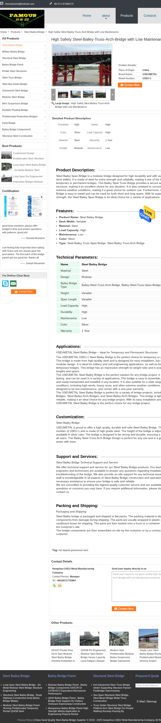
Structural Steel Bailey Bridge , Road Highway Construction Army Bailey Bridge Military (22, 698)
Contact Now (132, 85)
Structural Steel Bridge (14, 58)
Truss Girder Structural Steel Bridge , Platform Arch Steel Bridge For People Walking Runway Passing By (113, 708)
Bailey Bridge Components (16, 129)
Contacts (150, 15)
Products (127, 15)
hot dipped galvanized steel (73, 550)
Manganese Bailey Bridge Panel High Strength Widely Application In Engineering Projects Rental (68, 711)
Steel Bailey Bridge (34, 32)
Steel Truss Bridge (12, 77)
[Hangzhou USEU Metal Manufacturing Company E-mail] (60, 585)
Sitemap (151, 701)
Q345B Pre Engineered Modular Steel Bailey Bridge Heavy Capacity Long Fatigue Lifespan (93, 655)
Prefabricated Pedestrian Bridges (20, 116)
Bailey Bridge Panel (12, 64)
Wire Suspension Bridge (15, 103)
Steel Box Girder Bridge (14, 84)
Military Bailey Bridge (13, 51)
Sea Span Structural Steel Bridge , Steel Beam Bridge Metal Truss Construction (111, 698)
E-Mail (141, 701)
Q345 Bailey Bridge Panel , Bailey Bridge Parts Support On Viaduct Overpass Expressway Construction (67, 701)
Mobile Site (144, 706)
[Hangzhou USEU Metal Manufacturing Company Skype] (54, 585)
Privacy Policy (24, 720)
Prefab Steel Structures (14, 71)
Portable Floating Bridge (15, 110)
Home (87, 15)
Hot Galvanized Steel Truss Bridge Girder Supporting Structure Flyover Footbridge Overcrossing (112, 687)
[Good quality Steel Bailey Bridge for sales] (12, 206)
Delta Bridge (9, 123)
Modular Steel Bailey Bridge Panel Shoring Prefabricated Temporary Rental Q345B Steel (21, 708)
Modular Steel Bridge (13, 97)
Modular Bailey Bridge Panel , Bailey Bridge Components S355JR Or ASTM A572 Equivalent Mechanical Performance (67, 689)
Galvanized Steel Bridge (15, 90)
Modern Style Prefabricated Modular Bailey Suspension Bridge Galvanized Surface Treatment (122, 657)
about (106, 15)
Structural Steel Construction (17, 136)
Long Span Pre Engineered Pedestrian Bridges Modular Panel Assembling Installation (29, 181)
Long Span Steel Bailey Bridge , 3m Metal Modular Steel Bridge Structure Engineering (29, 170)
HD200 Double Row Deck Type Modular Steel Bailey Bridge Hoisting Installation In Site (63, 657)
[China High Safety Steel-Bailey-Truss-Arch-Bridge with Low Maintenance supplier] (82, 66)
